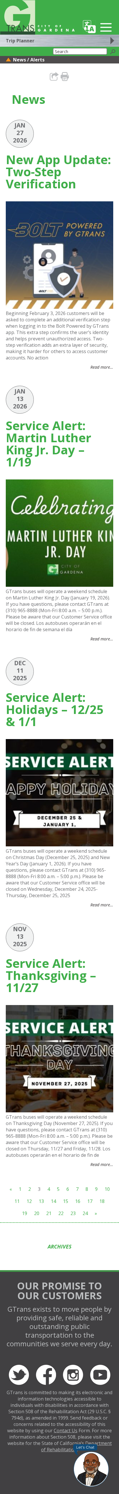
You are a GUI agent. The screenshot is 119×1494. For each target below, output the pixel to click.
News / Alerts (28, 60)
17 (89, 1201)
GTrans (17, 17)
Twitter (19, 1375)
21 (48, 1213)
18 (102, 1201)
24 (85, 1213)
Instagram (73, 1375)
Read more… (101, 367)
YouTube (100, 1375)
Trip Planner (20, 41)
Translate (89, 26)
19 (24, 1213)
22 (61, 1213)
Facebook (46, 1375)
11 (17, 1201)
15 (65, 1201)
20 (36, 1213)
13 (41, 1201)
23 (73, 1213)
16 (77, 1201)
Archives (60, 1246)
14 (53, 1201)
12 (29, 1201)
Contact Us (65, 1430)
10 (107, 1189)
